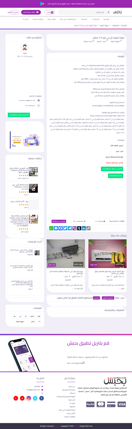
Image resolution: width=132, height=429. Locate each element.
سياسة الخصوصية (68, 389)
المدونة (84, 19)
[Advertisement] (86, 197)
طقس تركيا (51, 19)
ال (25, 316)
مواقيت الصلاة (38, 19)
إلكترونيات (115, 25)
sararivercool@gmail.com (27, 100)
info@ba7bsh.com (33, 389)
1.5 (39, 321)
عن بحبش (71, 386)
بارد (14, 316)
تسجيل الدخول (14, 12)
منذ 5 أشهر (118, 276)
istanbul (37, 386)
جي (20, 316)
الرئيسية (106, 19)
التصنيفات (95, 19)
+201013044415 (115, 175)
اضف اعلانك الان (29, 12)
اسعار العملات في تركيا (68, 19)
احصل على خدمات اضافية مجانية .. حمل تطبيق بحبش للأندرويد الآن (70, 3)
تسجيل (96, 298)
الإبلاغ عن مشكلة (58, 221)
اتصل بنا (25, 19)
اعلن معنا (71, 399)
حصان (33, 321)
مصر (49, 12)
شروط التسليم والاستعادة (66, 396)
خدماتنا (72, 393)
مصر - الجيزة (101, 41)
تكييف (32, 316)
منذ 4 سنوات (87, 41)
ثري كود (57, 426)
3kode (76, 426)
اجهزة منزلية (104, 25)
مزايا (39, 316)
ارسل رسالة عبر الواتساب (111, 168)
